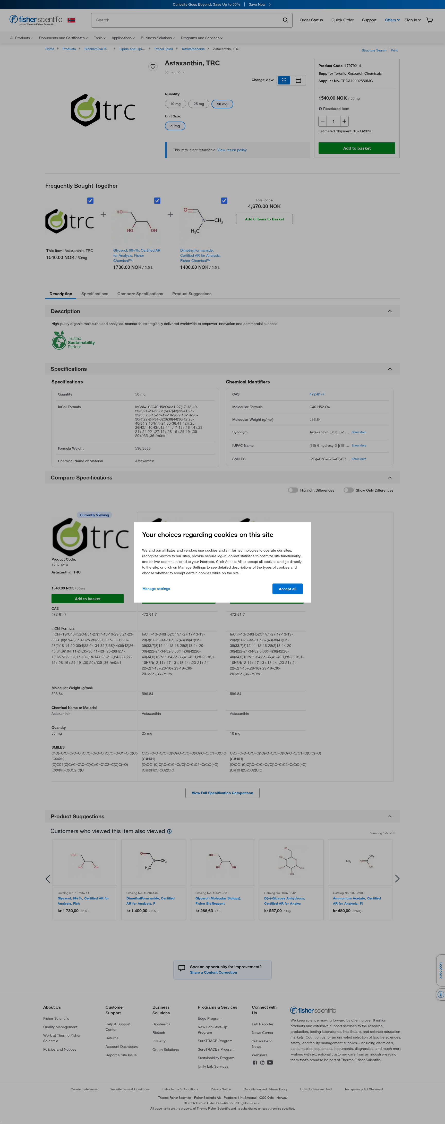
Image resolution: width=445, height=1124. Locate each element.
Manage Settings (156, 588)
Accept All (287, 589)
